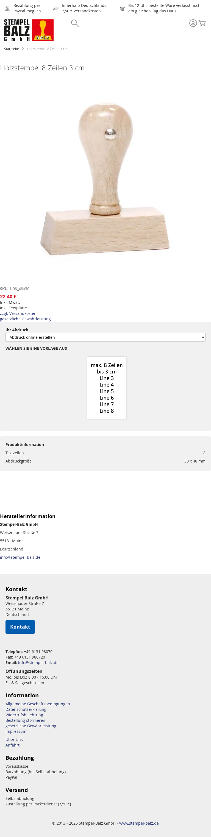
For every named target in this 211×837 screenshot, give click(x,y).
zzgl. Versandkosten (18, 313)
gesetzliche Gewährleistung (25, 318)
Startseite (11, 48)
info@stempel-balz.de (20, 557)
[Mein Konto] (193, 23)
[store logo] (29, 30)
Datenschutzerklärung (25, 709)
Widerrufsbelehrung (24, 714)
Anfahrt (12, 745)
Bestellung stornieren (25, 720)
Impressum (15, 731)
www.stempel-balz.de (139, 823)
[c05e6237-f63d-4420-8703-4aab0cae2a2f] (107, 388)
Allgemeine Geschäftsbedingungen (37, 703)
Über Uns (14, 739)
